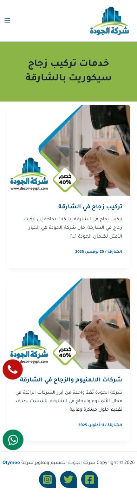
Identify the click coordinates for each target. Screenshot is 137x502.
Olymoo (11, 463)
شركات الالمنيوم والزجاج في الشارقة (71, 380)
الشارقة (114, 252)
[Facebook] (89, 479)
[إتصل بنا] (12, 370)
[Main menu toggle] (7, 20)
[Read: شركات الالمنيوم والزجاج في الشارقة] (68, 324)
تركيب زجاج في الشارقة (90, 207)
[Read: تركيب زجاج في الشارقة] (68, 150)
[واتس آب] (12, 439)
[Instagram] (47, 479)
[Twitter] (68, 479)
